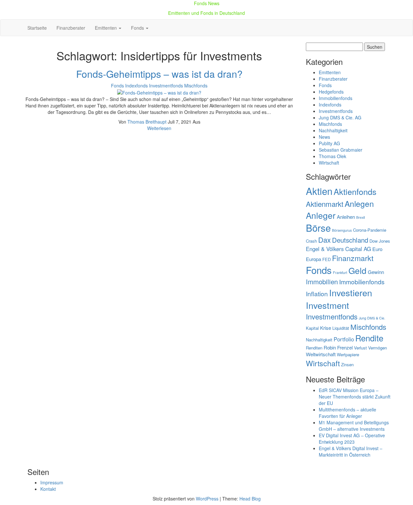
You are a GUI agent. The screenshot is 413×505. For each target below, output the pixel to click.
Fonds (138, 28)
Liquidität (340, 328)
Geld (357, 270)
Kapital (312, 328)
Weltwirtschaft (321, 354)
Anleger (321, 215)
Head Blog (250, 498)
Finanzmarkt (352, 257)
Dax (324, 239)
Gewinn (376, 271)
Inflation (317, 293)
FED (326, 259)
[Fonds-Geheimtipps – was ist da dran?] (159, 92)
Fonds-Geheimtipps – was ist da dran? (159, 74)
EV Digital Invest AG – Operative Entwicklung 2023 (352, 438)
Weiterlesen (159, 128)
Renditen (314, 348)
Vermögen (377, 348)
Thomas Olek (332, 156)
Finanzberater (70, 28)
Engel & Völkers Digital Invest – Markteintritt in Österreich (350, 451)
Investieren (350, 292)
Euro (377, 249)
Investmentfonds (166, 85)
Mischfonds (195, 85)
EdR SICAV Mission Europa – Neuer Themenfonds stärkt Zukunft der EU (354, 396)
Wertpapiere (348, 354)
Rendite (369, 338)
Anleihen (346, 216)
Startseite (37, 28)
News (324, 137)
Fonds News (206, 3)
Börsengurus (342, 230)
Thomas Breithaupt (147, 121)
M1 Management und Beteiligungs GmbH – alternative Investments (354, 425)
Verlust (360, 348)
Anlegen (359, 203)
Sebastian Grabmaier (340, 149)
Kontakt (48, 489)
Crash (311, 241)
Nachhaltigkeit (333, 130)
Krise (325, 327)
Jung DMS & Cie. (372, 318)
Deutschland (350, 240)
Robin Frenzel (338, 347)
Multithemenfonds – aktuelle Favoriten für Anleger (347, 412)
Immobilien (322, 281)
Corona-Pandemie (369, 230)
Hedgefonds (331, 91)
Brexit (360, 217)
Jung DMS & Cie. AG (340, 117)
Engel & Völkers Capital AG (338, 249)
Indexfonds (136, 85)
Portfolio (344, 339)
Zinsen (347, 364)
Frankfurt (340, 272)
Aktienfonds (355, 191)
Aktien (319, 190)
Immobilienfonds (335, 98)
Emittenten (106, 28)
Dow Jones (379, 241)
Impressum (51, 482)
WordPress (207, 498)
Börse (318, 227)
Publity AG (329, 143)
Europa (313, 259)
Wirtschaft (329, 162)
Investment (327, 305)
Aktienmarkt (324, 203)
